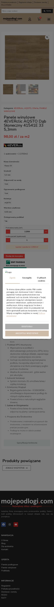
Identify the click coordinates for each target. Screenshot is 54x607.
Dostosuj (27, 326)
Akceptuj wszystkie (27, 333)
